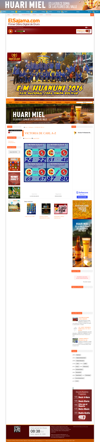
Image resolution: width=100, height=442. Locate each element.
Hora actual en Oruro (39, 428)
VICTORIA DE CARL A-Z (39, 127)
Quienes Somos (16, 14)
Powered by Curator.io (87, 281)
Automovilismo (79, 369)
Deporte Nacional (80, 360)
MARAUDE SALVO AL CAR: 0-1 (68, 99)
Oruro (77, 366)
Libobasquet (31, 127)
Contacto (41, 14)
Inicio (9, 14)
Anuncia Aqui (48, 14)
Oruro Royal (78, 375)
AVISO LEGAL (76, 426)
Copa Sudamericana (80, 378)
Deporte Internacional (81, 357)
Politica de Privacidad (83, 426)
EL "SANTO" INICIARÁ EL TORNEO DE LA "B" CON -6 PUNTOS (84, 329)
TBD (44, 440)
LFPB (85, 363)
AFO (77, 363)
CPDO (77, 381)
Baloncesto (85, 366)
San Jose (78, 354)
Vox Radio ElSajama (26, 14)
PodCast (34, 14)
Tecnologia (88, 375)
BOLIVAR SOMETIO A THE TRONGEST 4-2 (39, 99)
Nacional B (78, 372)
